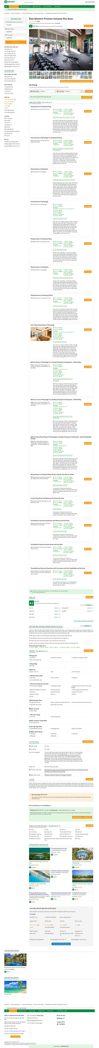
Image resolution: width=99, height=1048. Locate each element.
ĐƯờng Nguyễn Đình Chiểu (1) (12, 64)
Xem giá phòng (89, 26)
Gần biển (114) (8, 49)
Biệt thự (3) (7, 127)
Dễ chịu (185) (78, 921)
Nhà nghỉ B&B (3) (8, 129)
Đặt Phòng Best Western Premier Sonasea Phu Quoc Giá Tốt (77, 81)
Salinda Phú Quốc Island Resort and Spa (38, 862)
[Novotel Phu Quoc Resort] (79, 893)
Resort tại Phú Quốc (38, 13)
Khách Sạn (37, 6)
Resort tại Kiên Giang (27, 13)
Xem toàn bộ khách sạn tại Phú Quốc (17, 9)
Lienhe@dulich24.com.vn (35, 1020)
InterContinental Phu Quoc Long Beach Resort (83, 884)
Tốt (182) (62, 921)
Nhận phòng (10, 29)
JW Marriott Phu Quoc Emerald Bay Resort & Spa (82, 862)
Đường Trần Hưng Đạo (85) (11, 62)
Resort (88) (7, 120)
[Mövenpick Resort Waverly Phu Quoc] (61, 893)
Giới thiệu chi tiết (15, 1036)
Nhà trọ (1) (7, 135)
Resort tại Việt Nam (15, 13)
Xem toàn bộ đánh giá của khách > (84, 621)
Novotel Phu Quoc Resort (79, 894)
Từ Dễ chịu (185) (8, 93)
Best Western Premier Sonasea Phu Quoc (15, 967)
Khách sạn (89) (8, 118)
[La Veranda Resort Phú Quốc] (59, 848)
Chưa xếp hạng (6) (9, 110)
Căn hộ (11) (7, 122)
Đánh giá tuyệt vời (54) (10, 55)
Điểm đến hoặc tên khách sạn (15, 22)
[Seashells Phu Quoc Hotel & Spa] (39, 882)
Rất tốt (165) (48, 921)
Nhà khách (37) (8, 133)
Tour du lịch (26, 6)
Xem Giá (89, 91)
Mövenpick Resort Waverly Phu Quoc (60, 894)
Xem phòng (89, 597)
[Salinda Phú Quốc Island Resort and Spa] (39, 859)
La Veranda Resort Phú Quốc (58, 850)
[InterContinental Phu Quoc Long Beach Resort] (82, 882)
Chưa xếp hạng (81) (9, 112)
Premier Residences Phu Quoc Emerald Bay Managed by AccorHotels (39, 896)
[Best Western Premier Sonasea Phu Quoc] (15, 965)
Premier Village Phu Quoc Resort (59, 872)
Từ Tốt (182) (7, 91)
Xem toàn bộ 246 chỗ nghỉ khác (61, 944)
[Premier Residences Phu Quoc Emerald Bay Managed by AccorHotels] (39, 894)
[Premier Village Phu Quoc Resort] (60, 870)
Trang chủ (6, 13)
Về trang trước (62, 1011)
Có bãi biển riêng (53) (9, 51)
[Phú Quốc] (15, 993)
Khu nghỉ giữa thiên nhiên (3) (12, 131)
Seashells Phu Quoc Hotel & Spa (37, 884)
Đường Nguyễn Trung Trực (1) (12, 66)
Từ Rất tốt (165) (8, 89)
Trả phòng (9, 35)
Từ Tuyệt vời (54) (8, 87)
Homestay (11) (8, 125)
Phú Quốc (15, 6)
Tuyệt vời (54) (33, 921)
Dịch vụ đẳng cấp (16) (10, 53)
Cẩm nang (57, 6)
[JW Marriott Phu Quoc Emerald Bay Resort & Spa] (82, 859)
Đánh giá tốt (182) (9, 60)
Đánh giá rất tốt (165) (9, 58)
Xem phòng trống (88, 741)
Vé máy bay (48, 6)
